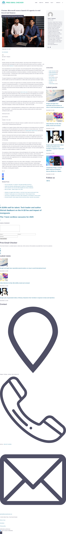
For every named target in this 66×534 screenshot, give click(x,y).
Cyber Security (7, 16)
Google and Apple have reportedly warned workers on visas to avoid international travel (55, 105)
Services (47, 2)
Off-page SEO (52, 78)
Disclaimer (2, 523)
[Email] (23, 177)
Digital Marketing (52, 72)
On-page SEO (52, 80)
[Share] (23, 179)
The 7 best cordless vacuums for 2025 (17, 217)
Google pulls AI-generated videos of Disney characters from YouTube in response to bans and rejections (27, 297)
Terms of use (2, 520)
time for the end (24, 92)
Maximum (11, 65)
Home (36, 2)
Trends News (20, 16)
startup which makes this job (31, 130)
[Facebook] (23, 174)
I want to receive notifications (7, 530)
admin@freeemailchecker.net (6, 514)
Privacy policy (3, 526)
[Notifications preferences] (1, 532)
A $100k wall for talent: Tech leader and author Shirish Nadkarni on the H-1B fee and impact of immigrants (20, 210)
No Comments (5, 52)
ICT (11, 16)
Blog (52, 2)
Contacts (58, 2)
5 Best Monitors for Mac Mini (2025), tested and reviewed (15, 283)
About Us (41, 2)
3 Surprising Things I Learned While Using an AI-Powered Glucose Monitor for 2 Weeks (54, 169)
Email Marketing (52, 74)
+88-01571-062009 (7, 444)
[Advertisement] (55, 56)
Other (50, 82)
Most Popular (14, 16)
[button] (62, 2)
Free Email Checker (15, 2)
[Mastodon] (23, 175)
